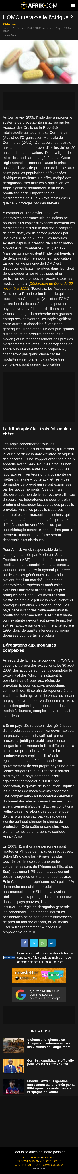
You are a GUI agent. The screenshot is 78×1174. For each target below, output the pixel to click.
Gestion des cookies (53, 1165)
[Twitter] (34, 943)
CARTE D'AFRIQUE (30, 1157)
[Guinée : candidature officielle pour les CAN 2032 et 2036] (13, 1066)
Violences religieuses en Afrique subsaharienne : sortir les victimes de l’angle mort (50, 1043)
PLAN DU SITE (49, 1157)
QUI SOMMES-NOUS (27, 1161)
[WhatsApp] (43, 943)
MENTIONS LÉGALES (50, 1161)
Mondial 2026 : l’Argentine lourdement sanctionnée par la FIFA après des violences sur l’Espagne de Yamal (51, 1086)
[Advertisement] (39, 101)
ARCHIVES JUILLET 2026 (28, 1165)
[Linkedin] (52, 943)
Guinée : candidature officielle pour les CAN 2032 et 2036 (50, 1062)
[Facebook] (24, 943)
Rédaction (9, 24)
